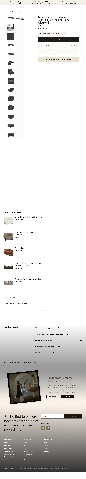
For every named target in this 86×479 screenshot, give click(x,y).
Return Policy (8, 445)
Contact (26, 448)
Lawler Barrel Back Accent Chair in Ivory (29, 217)
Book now (67, 396)
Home (4, 11)
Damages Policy (8, 459)
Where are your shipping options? (47, 328)
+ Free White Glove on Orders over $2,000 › (43, 3)
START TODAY (72, 199)
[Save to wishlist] (77, 17)
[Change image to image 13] (10, 125)
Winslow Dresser (21, 248)
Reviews (26, 459)
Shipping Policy (8, 451)
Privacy (46, 445)
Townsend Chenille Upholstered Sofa (28, 279)
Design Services (28, 451)
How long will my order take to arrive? (48, 347)
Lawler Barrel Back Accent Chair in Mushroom (27, 234)
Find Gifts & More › (15, 3)
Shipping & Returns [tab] (25, 148)
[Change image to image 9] (10, 89)
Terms (45, 442)
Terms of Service (9, 454)
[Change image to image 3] (10, 36)
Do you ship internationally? (45, 340)
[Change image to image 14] (10, 134)
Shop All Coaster (11, 297)
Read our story (52, 396)
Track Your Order (9, 457)
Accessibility (47, 448)
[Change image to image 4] (10, 45)
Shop (25, 445)
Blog (25, 457)
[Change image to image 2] (10, 27)
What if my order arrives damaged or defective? (52, 334)
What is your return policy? (44, 353)
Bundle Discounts (28, 454)
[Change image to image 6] (10, 63)
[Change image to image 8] (10, 81)
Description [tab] (10, 148)
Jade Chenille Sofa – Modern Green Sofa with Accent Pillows (29, 265)
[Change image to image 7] (10, 72)
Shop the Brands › (71, 3)
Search (6, 442)
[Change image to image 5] (10, 54)
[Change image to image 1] (10, 18)
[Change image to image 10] (10, 98)
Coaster (42, 25)
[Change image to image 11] (10, 107)
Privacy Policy (8, 448)
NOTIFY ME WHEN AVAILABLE (58, 59)
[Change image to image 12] (10, 116)
